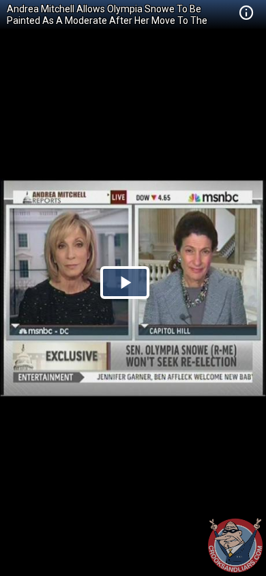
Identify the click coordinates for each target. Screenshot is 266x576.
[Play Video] (124, 282)
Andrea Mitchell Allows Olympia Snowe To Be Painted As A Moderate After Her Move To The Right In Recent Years (107, 20)
